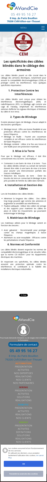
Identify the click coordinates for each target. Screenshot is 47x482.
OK (23, 464)
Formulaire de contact (23, 344)
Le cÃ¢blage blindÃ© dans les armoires (23, 8)
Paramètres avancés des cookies (23, 474)
